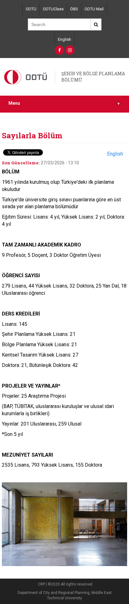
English (64, 39)
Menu (64, 103)
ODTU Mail (94, 9)
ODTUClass (53, 9)
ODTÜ (31, 9)
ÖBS (74, 9)
